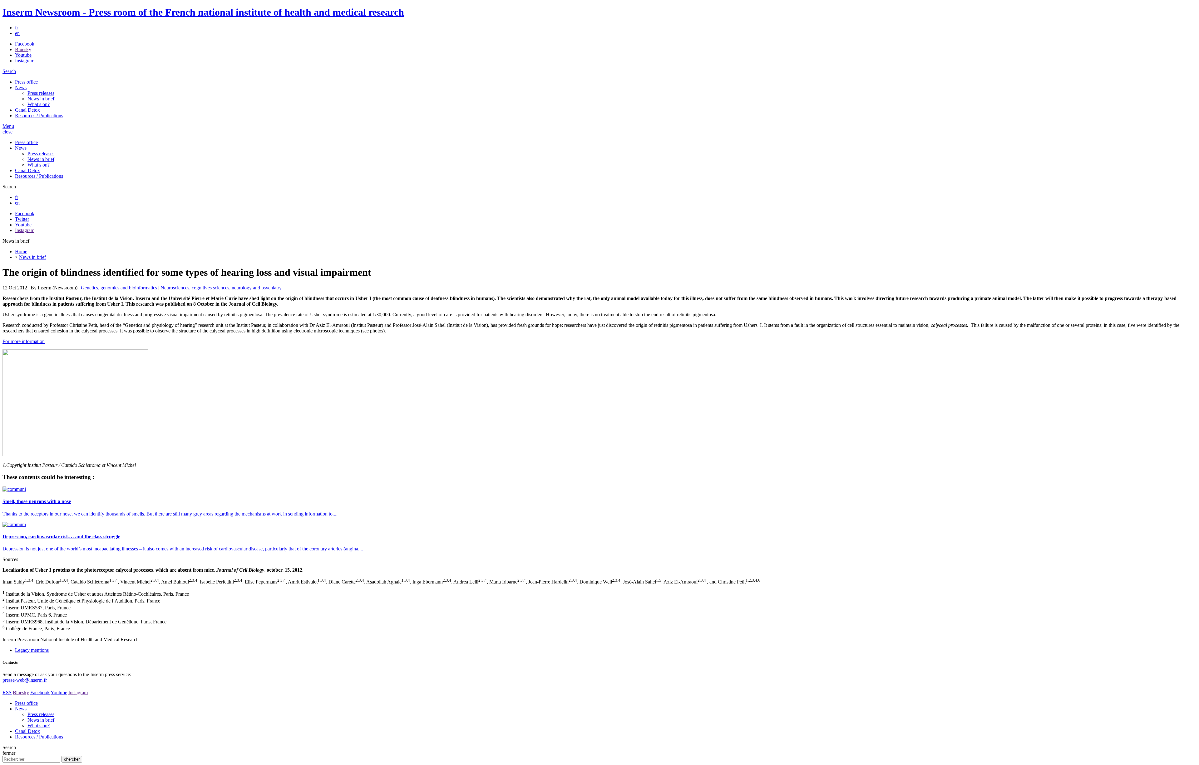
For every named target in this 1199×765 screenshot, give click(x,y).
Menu (8, 126)
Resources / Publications (39, 115)
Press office (26, 82)
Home (21, 251)
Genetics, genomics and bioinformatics (119, 287)
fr (16, 27)
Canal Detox (27, 110)
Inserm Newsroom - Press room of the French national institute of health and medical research (203, 12)
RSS (7, 692)
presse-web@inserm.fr (24, 680)
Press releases (40, 93)
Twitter (22, 219)
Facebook (24, 43)
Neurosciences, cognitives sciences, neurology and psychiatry (221, 287)
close (7, 131)
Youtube (23, 55)
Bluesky (23, 49)
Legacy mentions (32, 650)
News (21, 87)
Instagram (24, 60)
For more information (23, 341)
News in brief (40, 98)
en (17, 33)
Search (9, 71)
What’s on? (38, 104)
